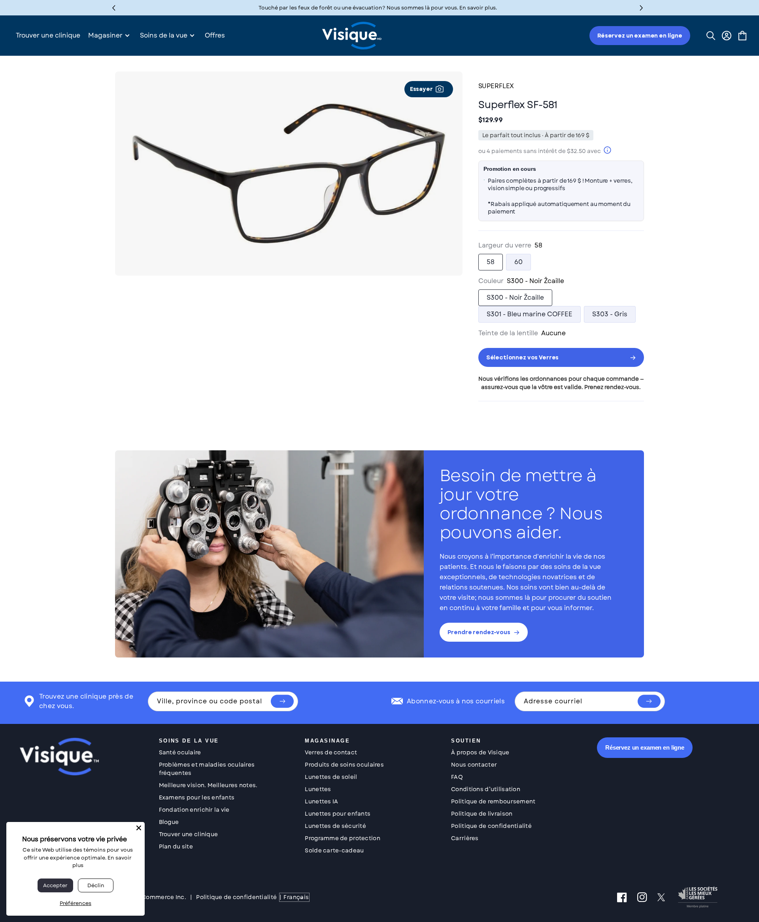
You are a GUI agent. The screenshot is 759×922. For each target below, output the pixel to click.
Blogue (169, 822)
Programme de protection (342, 838)
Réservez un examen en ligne (639, 36)
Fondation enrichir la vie (194, 810)
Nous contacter (474, 765)
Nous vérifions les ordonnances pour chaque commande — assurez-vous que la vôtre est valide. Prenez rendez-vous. (561, 383)
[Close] (139, 828)
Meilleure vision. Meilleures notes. (208, 785)
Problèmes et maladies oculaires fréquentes (207, 769)
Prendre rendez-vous (478, 632)
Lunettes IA (321, 801)
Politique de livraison (481, 814)
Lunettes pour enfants (337, 814)
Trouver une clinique (188, 834)
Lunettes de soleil (331, 777)
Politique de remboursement (493, 801)
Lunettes (318, 789)
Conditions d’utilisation (485, 789)
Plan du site (176, 846)
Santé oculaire (180, 752)
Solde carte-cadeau (334, 850)
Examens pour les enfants (197, 797)
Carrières (465, 838)
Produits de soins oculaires (344, 765)
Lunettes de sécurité (335, 826)
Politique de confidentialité (491, 826)
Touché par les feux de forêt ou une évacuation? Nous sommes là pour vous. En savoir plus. (378, 7)
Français (296, 897)
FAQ (457, 777)
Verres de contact (331, 752)
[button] (641, 8)
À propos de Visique (480, 752)
